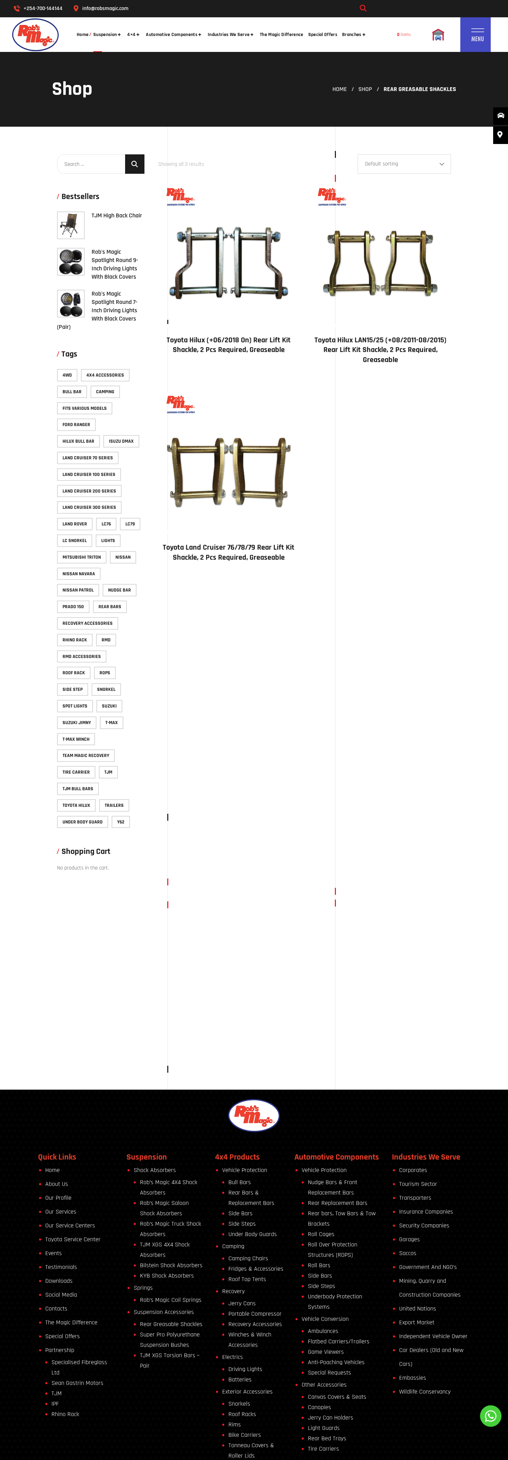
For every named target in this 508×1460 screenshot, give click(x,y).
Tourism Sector (418, 1184)
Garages (409, 1239)
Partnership (59, 1350)
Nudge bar (119, 590)
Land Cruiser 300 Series (89, 507)
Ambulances (323, 1331)
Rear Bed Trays (327, 1438)
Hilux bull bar (78, 441)
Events (53, 1253)
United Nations (417, 1309)
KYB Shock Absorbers (167, 1276)
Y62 (120, 822)
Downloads (59, 1281)
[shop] (438, 34)
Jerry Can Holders (330, 1418)
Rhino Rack (75, 640)
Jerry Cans (242, 1303)
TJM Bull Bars (78, 789)
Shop (365, 89)
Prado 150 (73, 607)
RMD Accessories (82, 657)
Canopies (319, 1407)
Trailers (114, 805)
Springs (143, 1288)
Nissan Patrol (78, 590)
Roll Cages (321, 1234)
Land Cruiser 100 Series (89, 474)
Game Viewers (326, 1352)
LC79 (130, 524)
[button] (434, 9)
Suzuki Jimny (77, 723)
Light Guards (324, 1428)
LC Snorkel (75, 541)
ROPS (105, 673)
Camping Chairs (248, 1258)
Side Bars (240, 1213)
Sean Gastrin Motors (77, 1383)
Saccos (407, 1253)
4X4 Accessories (105, 375)
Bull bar (72, 392)
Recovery (233, 1291)
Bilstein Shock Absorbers (171, 1265)
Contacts (56, 1309)
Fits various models (85, 408)
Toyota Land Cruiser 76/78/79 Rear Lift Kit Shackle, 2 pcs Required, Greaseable (228, 552)
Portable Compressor (255, 1314)
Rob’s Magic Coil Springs (170, 1300)
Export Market (416, 1322)
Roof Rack (74, 673)
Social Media (61, 1295)
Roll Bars (319, 1265)
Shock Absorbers (155, 1170)
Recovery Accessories (88, 623)
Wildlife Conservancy (425, 1392)
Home (339, 89)
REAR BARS (109, 607)
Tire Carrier (76, 772)
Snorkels (239, 1404)
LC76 (106, 524)
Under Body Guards (252, 1234)
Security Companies (424, 1225)
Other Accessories (324, 1385)
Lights (108, 541)
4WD (67, 375)
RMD (106, 640)
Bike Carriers (244, 1435)
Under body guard (83, 822)
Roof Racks (242, 1414)
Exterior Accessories (247, 1392)
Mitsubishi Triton (82, 557)
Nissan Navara (79, 574)
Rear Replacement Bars (337, 1203)
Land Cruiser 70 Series (88, 458)
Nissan (123, 557)
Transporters (415, 1198)
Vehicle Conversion (325, 1319)
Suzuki (109, 706)
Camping (105, 392)
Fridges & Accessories (255, 1269)
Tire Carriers (323, 1449)
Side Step (73, 689)
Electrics (232, 1357)
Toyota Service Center (73, 1239)
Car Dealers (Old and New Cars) (431, 1357)
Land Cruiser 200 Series (89, 491)
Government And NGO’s (428, 1267)
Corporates (413, 1170)
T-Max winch (76, 739)
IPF (55, 1404)
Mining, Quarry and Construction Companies (430, 1288)
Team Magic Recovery (86, 755)
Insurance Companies (426, 1212)
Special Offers (62, 1336)
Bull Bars (239, 1182)
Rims (234, 1425)
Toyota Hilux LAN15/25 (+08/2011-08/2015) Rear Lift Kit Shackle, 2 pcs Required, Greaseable (380, 350)
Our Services (60, 1212)
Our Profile (58, 1198)
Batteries (240, 1380)
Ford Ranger (76, 425)
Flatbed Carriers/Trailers (338, 1341)
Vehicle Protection (244, 1170)
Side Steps (242, 1224)
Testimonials (61, 1267)
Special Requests (329, 1373)
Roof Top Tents (247, 1279)
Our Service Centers (70, 1225)
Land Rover (75, 524)
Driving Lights (245, 1369)
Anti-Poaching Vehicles (336, 1362)
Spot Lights (75, 706)
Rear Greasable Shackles (171, 1324)
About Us (56, 1184)
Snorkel (106, 689)
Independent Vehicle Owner (433, 1336)
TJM (108, 772)
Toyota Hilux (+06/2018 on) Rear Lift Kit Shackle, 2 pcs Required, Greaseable (229, 345)
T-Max (111, 723)
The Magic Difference (71, 1322)
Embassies (412, 1378)
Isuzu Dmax (121, 441)
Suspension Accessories (164, 1312)
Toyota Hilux (76, 805)
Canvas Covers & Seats (337, 1397)
